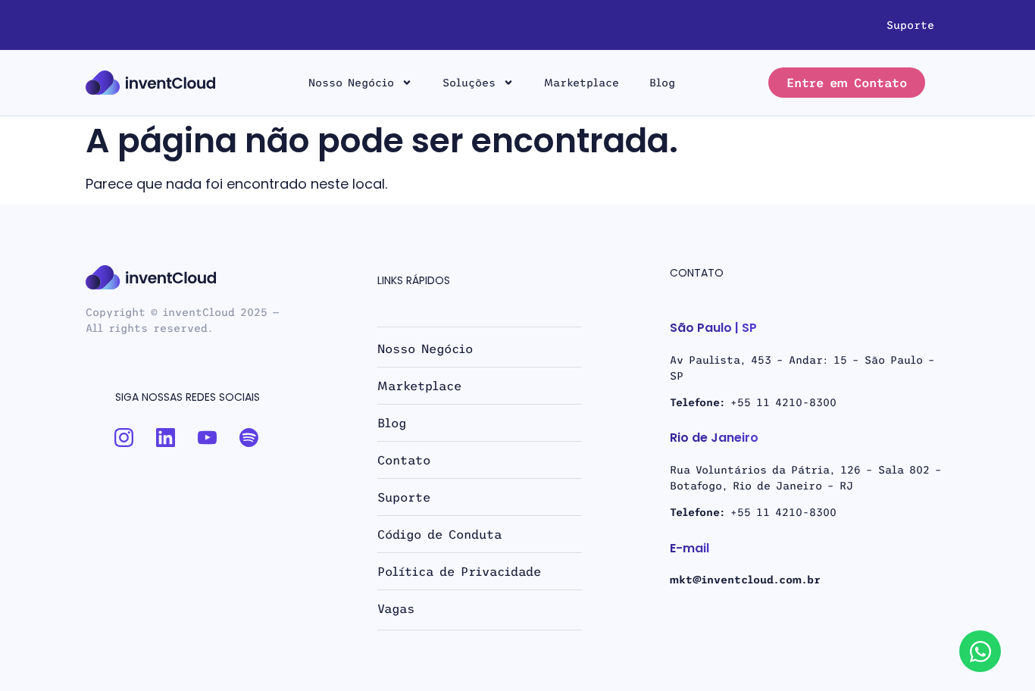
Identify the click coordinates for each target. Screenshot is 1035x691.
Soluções (469, 83)
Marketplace (581, 83)
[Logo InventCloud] (150, 82)
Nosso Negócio (351, 83)
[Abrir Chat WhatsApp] (980, 651)
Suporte (910, 25)
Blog (662, 83)
